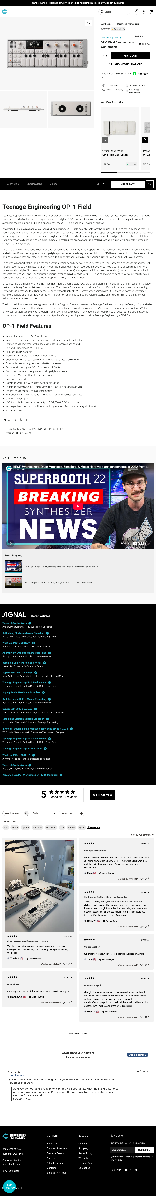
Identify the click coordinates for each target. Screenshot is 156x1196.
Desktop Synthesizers (128, 24)
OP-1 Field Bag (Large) (115, 154)
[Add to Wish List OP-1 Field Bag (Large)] (137, 108)
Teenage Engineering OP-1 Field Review (24, 682)
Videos (53, 184)
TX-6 (111, 291)
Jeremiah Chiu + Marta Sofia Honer (21, 662)
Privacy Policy (116, 1160)
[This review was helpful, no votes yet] (64, 964)
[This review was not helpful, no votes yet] (69, 963)
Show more (93, 827)
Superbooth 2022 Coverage (17, 672)
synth (82, 827)
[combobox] (44, 813)
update (25, 827)
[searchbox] (13, 813)
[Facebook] (136, 1170)
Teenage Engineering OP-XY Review (22, 748)
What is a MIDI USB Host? (16, 642)
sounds (71, 827)
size (5, 827)
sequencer (51, 827)
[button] (9, 1186)
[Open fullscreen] (5, 23)
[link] (141, 36)
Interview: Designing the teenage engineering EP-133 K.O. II (35, 728)
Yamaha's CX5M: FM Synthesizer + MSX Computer (30, 775)
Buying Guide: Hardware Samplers (21, 692)
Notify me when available (127, 64)
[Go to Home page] (4, 11)
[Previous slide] (105, 140)
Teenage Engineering (111, 37)
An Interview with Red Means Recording (24, 652)
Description (12, 184)
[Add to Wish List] (88, 23)
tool (62, 827)
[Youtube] (126, 1170)
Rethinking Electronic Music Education (23, 633)
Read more (121, 915)
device (15, 827)
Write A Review (102, 795)
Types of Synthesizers (14, 623)
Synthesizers (107, 24)
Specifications (34, 184)
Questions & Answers (78, 1052)
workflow (37, 827)
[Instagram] (131, 1170)
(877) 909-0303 (10, 1170)
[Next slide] (145, 140)
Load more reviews (78, 1033)
